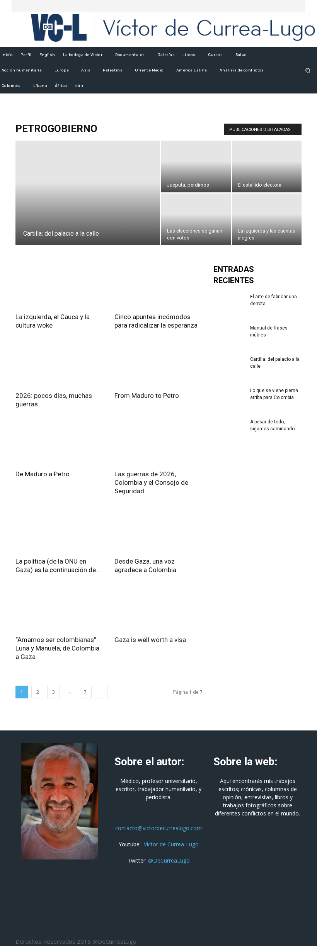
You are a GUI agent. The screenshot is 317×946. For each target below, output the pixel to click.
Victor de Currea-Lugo (171, 844)
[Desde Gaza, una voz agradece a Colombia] (158, 530)
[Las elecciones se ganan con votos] (196, 219)
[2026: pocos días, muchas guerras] (59, 364)
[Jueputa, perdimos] (196, 166)
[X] (286, 5)
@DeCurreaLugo (169, 860)
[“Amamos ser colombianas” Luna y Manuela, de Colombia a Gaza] (59, 609)
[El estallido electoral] (267, 166)
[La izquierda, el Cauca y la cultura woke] (59, 285)
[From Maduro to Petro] (158, 364)
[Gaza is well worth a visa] (158, 609)
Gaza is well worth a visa (150, 640)
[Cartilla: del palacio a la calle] (87, 203)
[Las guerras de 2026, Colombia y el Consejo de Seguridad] (158, 443)
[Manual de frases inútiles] (228, 335)
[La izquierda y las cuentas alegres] (267, 219)
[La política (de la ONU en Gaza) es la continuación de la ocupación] (59, 530)
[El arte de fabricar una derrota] (228, 304)
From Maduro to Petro (146, 395)
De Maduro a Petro (42, 474)
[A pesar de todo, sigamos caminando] (228, 429)
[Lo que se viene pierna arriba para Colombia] (228, 398)
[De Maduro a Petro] (59, 443)
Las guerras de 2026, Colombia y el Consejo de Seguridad (151, 482)
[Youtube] (295, 5)
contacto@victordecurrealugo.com (158, 828)
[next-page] (101, 692)
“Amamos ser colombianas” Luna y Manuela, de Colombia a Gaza (57, 648)
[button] (307, 70)
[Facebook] (276, 5)
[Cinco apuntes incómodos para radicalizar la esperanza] (158, 285)
